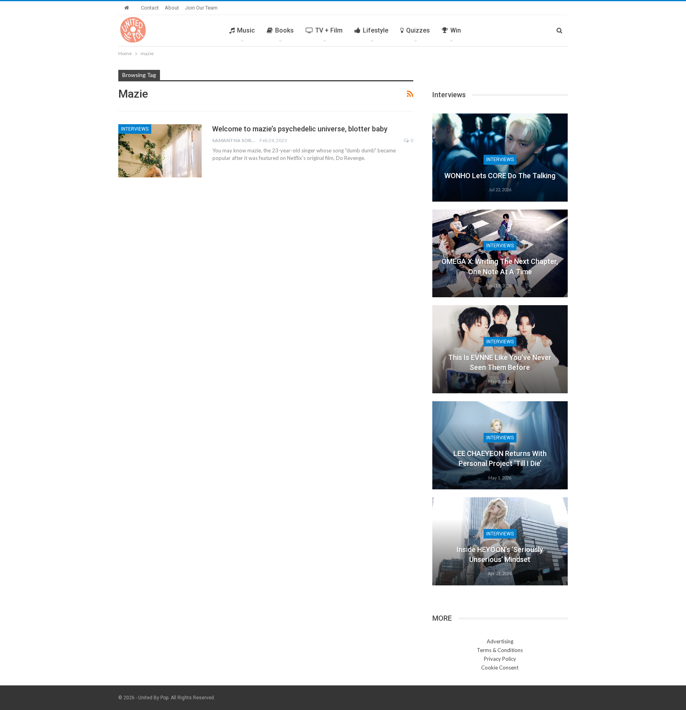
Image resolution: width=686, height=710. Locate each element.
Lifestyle (375, 30)
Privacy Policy (500, 659)
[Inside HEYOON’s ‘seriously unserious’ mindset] (500, 541)
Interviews (134, 129)
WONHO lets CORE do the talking (499, 175)
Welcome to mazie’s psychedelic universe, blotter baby (299, 129)
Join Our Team (201, 8)
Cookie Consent (499, 667)
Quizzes (418, 30)
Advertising (500, 641)
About (172, 8)
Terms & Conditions (500, 650)
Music (246, 30)
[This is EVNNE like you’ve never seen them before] (500, 349)
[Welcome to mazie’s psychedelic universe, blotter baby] (160, 150)
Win (455, 30)
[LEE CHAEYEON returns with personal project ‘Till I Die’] (500, 445)
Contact (150, 8)
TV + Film (329, 30)
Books (284, 30)
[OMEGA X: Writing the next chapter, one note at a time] (500, 253)
